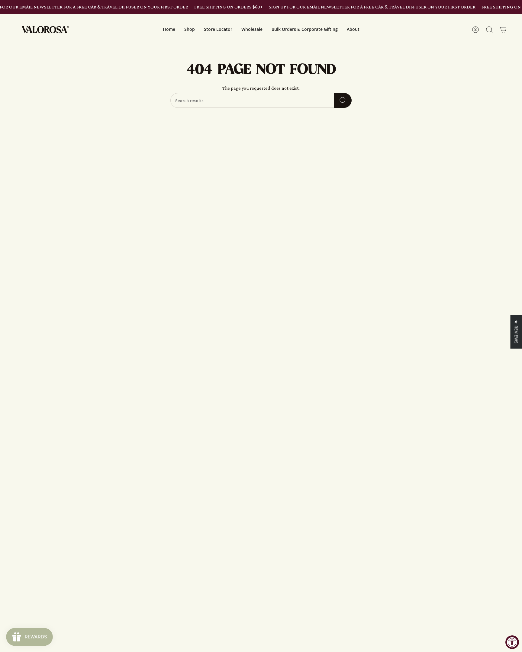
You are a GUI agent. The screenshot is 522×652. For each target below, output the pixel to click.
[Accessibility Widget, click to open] (512, 642)
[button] (189, 29)
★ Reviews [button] (516, 331)
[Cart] (503, 29)
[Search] (343, 100)
